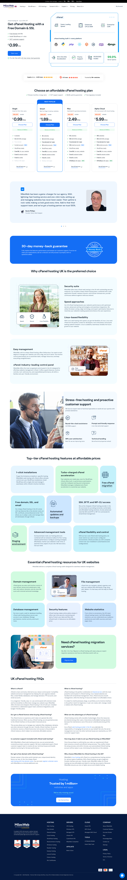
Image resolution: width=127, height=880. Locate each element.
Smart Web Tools (89, 844)
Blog (104, 835)
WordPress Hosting (52, 838)
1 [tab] (61, 226)
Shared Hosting (51, 832)
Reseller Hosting (51, 848)
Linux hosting (76, 757)
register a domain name (50, 761)
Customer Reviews (108, 829)
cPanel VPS (69, 835)
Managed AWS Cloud (91, 832)
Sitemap (105, 845)
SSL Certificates (51, 860)
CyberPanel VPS (70, 838)
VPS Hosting (69, 826)
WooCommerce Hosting (53, 841)
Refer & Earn (69, 850)
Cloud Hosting (51, 835)
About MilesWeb (107, 826)
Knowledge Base (107, 838)
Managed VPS (70, 832)
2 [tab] (63, 226)
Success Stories (107, 832)
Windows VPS (70, 829)
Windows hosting (52, 845)
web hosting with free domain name (22, 761)
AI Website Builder (90, 841)
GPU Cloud (88, 829)
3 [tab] (65, 226)
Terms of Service (107, 857)
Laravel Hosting (51, 854)
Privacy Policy (107, 853)
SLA (104, 860)
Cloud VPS (88, 826)
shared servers (97, 692)
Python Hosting (51, 857)
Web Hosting (50, 826)
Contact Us (106, 841)
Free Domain (50, 829)
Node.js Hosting (51, 851)
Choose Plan (22, 125)
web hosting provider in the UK (81, 727)
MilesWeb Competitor (72, 841)
